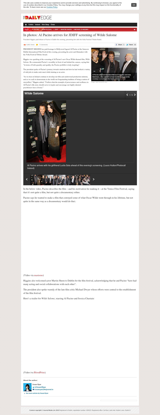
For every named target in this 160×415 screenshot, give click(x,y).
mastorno (38, 275)
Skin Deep (45, 24)
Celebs (30, 24)
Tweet (132, 44)
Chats (53, 24)
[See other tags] (135, 29)
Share (121, 44)
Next (135, 95)
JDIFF (56, 29)
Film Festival (47, 29)
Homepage (25, 25)
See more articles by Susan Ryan (37, 393)
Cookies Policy (52, 7)
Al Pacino (35, 29)
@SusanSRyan (40, 387)
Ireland (37, 24)
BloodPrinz (39, 372)
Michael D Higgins (81, 29)
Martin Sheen (66, 29)
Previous (127, 95)
